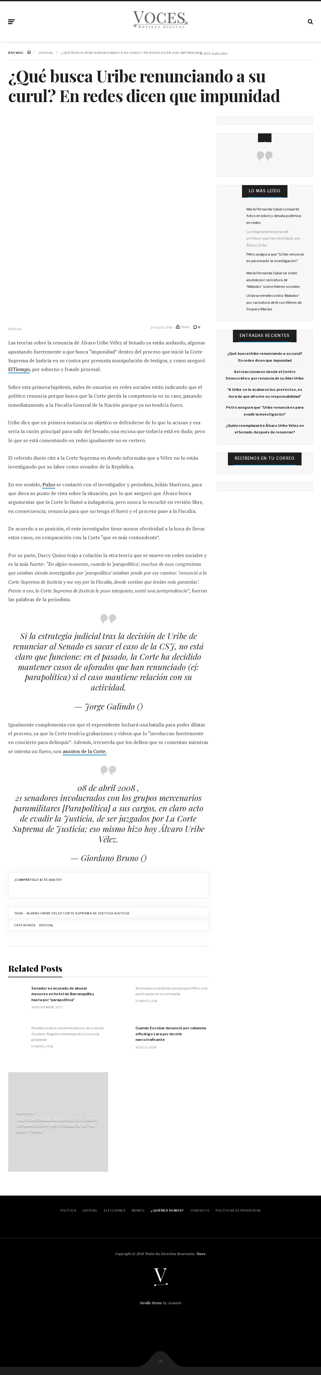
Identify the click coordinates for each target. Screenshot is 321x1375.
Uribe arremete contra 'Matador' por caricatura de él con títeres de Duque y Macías (274, 302)
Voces (200, 1253)
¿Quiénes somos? (167, 1210)
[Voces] (160, 20)
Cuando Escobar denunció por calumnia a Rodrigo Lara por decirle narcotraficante (170, 1034)
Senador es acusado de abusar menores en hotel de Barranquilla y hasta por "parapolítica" (62, 994)
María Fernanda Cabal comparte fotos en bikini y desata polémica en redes (273, 216)
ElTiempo (19, 369)
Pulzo (48, 484)
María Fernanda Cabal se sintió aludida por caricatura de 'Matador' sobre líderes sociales (273, 280)
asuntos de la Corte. (85, 751)
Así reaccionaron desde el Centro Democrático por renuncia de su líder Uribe (57, 1125)
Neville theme (151, 1302)
